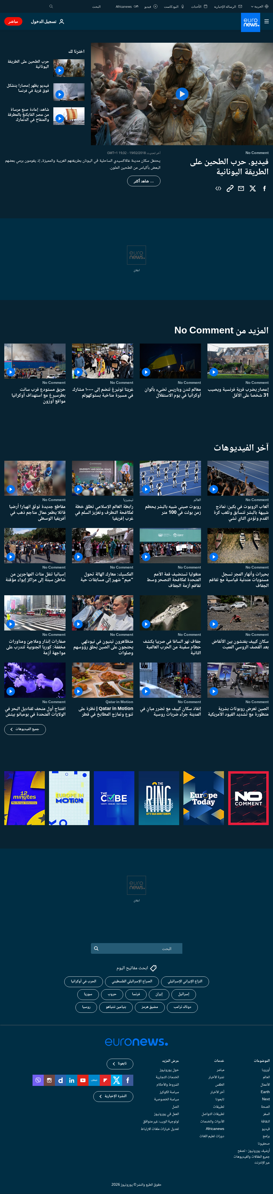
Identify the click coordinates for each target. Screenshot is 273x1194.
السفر (266, 1114)
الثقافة (265, 1121)
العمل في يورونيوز (166, 1114)
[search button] (51, 6)
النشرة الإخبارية (116, 1096)
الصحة (265, 1107)
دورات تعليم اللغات (211, 1136)
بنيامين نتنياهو (116, 1007)
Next (266, 1100)
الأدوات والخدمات (212, 1121)
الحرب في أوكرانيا (83, 982)
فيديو (266, 1129)
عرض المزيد (170, 1061)
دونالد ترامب (182, 1007)
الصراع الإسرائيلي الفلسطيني (132, 982)
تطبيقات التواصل (213, 1114)
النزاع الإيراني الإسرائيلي (185, 982)
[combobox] (78, 6)
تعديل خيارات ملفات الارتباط (160, 1129)
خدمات (219, 1061)
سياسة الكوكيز (169, 1092)
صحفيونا (264, 1144)
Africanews (215, 1129)
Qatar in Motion (119, 702)
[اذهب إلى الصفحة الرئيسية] (250, 22)
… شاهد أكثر (144, 181)
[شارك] (241, 188)
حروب (112, 994)
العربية (258, 6)
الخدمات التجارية (167, 1077)
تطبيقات (218, 1107)
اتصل (175, 1107)
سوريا (88, 994)
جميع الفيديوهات (27, 729)
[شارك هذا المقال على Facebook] (264, 188)
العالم (197, 500)
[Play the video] (182, 94)
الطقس (219, 1085)
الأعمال (265, 1085)
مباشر (13, 21)
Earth (265, 1092)
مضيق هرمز (150, 1007)
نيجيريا (128, 500)
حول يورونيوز (169, 1070)
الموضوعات (262, 1061)
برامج (266, 1136)
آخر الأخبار (217, 1092)
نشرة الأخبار (216, 1077)
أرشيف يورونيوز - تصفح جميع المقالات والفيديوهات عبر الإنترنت (252, 1157)
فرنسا (136, 994)
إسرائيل (183, 994)
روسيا (86, 1007)
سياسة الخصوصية (166, 1100)
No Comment (257, 383)
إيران (159, 994)
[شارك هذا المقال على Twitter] (252, 188)
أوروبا (266, 1070)
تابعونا (219, 1100)
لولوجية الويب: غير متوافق (161, 1121)
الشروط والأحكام (167, 1085)
